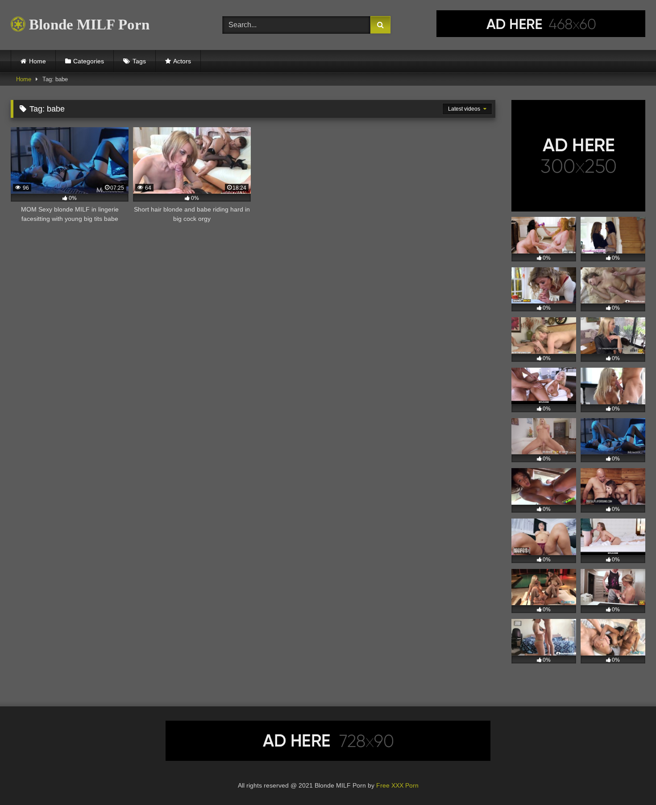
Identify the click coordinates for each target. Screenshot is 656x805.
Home (37, 61)
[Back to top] (628, 778)
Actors (182, 61)
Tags (139, 61)
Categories (88, 61)
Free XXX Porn (397, 785)
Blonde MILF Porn (87, 25)
